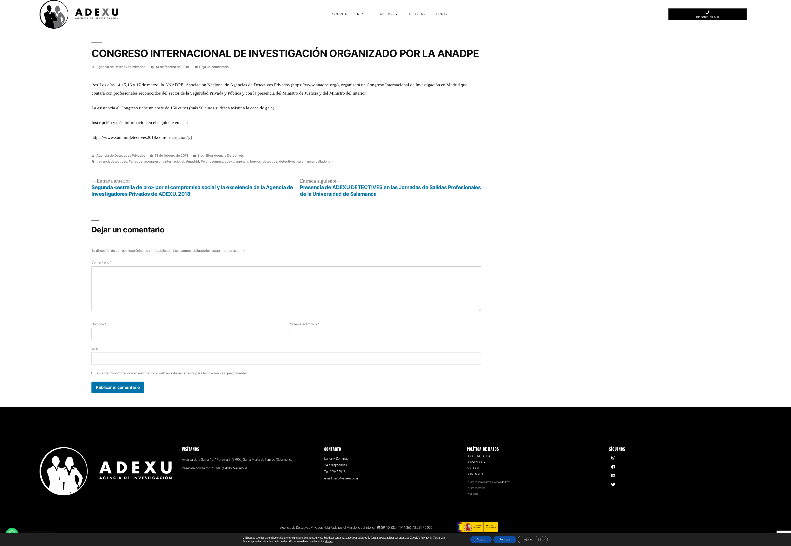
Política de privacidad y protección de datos (488, 482)
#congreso (152, 161)
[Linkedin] (613, 476)
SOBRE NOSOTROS (348, 14)
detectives (287, 161)
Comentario (101, 262)
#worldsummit (212, 161)
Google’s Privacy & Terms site (427, 537)
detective (270, 161)
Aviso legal (472, 493)
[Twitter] (613, 485)
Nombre (98, 324)
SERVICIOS (385, 14)
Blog (201, 155)
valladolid (323, 161)
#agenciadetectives (111, 161)
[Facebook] (613, 467)
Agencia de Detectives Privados (120, 67)
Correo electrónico (304, 324)
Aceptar (481, 539)
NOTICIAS (417, 14)
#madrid (192, 161)
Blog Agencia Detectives (225, 155)
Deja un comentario (214, 67)
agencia (242, 161)
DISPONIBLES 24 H (707, 17)
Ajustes (528, 539)
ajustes (328, 541)
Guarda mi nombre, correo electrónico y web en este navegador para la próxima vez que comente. (172, 373)
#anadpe (135, 161)
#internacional (173, 161)
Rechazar (505, 539)
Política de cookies (476, 488)
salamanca (305, 161)
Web (94, 349)
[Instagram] (613, 458)
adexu (229, 161)
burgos (255, 161)
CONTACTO (445, 14)
